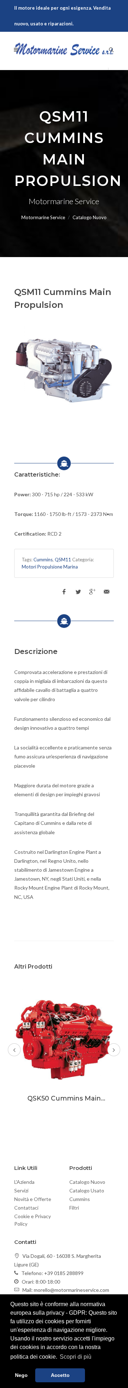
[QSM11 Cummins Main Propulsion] (64, 372)
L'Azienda (24, 1182)
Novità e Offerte (32, 1199)
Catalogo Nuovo (87, 1182)
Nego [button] (21, 1375)
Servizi (21, 1190)
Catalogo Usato (86, 1190)
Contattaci (26, 1208)
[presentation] (14, 1049)
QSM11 (63, 559)
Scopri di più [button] (75, 1357)
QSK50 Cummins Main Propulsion (64, 1102)
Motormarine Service (43, 217)
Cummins (43, 559)
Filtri (74, 1208)
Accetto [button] (60, 1375)
